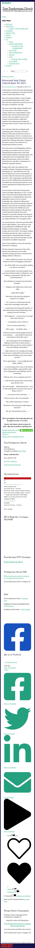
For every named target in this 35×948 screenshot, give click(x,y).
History (11, 55)
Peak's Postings (25, 609)
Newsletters (10, 33)
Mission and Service (16, 44)
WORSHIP (7, 503)
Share (6, 670)
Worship (9, 37)
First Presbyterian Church (18, 8)
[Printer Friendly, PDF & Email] (26, 430)
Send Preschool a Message (12, 465)
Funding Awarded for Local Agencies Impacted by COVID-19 (10, 432)
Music (11, 42)
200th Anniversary (15, 53)
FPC (7, 39)
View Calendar (8, 509)
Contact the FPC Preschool (18, 29)
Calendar (9, 31)
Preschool (10, 26)
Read (13, 562)
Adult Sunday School (10, 486)
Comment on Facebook (23, 896)
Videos (8, 35)
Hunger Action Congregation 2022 (13, 437)
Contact (9, 66)
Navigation (6, 3)
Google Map (21, 451)
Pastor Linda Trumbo (19, 59)
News (30, 86)
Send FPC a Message (10, 461)
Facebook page (9, 606)
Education (12, 50)
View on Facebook (10, 668)
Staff (11, 57)
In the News (13, 61)
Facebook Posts (14, 63)
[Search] (27, 71)
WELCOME (9, 24)
